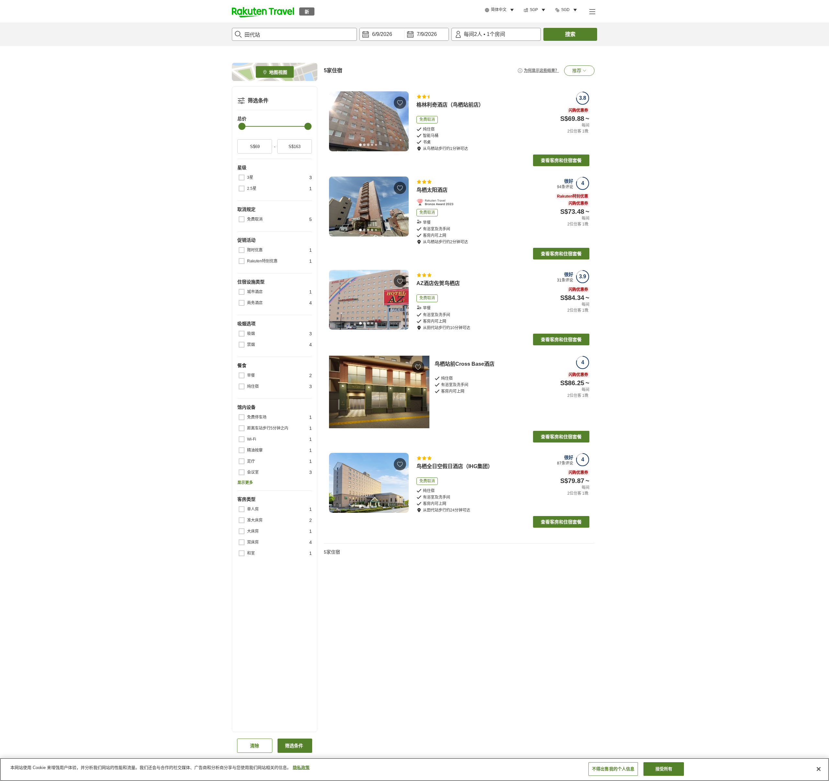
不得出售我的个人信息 (613, 768)
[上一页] (336, 121)
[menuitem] (500, 10)
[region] (414, 769)
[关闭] (819, 769)
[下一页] (401, 121)
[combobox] (294, 34)
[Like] (400, 103)
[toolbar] (404, 34)
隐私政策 (301, 767)
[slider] (241, 126)
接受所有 (664, 768)
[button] (263, 11)
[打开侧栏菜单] (592, 11)
